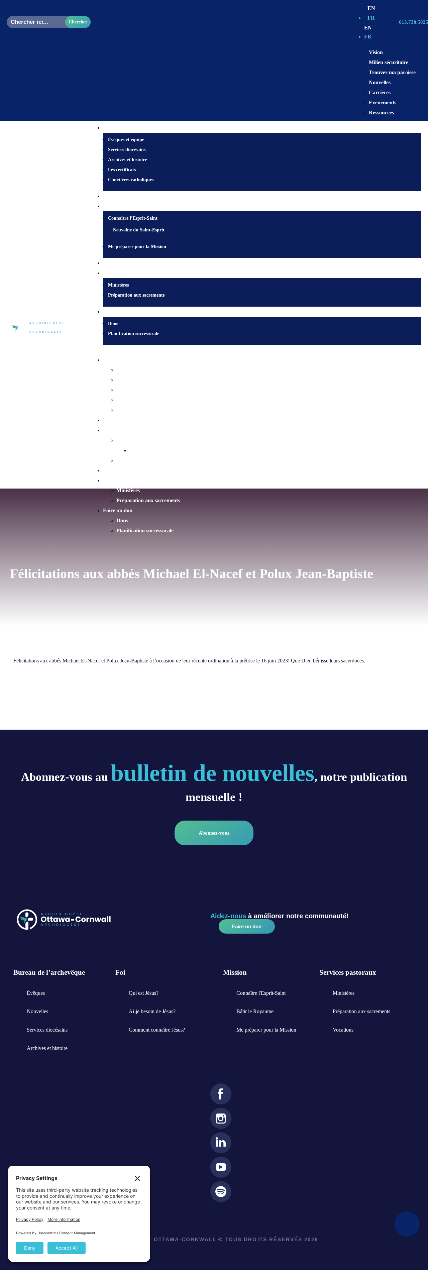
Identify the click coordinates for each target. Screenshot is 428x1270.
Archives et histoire (127, 159)
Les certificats (122, 169)
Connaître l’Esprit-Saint (132, 218)
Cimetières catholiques (130, 179)
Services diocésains (126, 149)
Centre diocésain (122, 360)
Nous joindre (118, 263)
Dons (113, 323)
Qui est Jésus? (119, 196)
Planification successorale (133, 333)
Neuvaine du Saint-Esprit (139, 229)
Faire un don (117, 510)
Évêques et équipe (126, 139)
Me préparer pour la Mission (137, 246)
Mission (111, 430)
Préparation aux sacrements (136, 295)
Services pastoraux (124, 480)
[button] (255, 350)
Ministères (118, 285)
